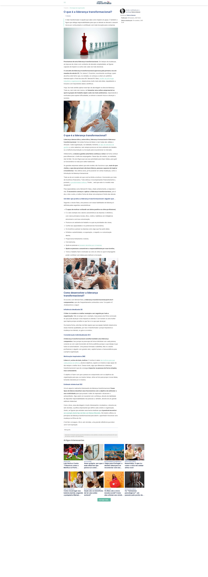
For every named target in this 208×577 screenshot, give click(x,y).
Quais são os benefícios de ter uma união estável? (93, 493)
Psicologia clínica (130, 461)
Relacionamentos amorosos (112, 461)
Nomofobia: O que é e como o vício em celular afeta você (134, 465)
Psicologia (67, 461)
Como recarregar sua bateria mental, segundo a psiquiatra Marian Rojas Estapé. (73, 493)
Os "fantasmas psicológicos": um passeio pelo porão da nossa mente (134, 493)
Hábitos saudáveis (69, 489)
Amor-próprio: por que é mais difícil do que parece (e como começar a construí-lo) (94, 465)
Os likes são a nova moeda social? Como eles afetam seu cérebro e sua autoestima (114, 493)
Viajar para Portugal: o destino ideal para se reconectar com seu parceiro (113, 465)
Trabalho (66, 8)
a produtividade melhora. (78, 182)
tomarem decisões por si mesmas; (90, 245)
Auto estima (87, 461)
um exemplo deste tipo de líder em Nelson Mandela (82, 413)
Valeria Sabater (135, 12)
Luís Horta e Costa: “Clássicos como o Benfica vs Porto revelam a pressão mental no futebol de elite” (72, 465)
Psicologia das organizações (77, 8)
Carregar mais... (104, 500)
